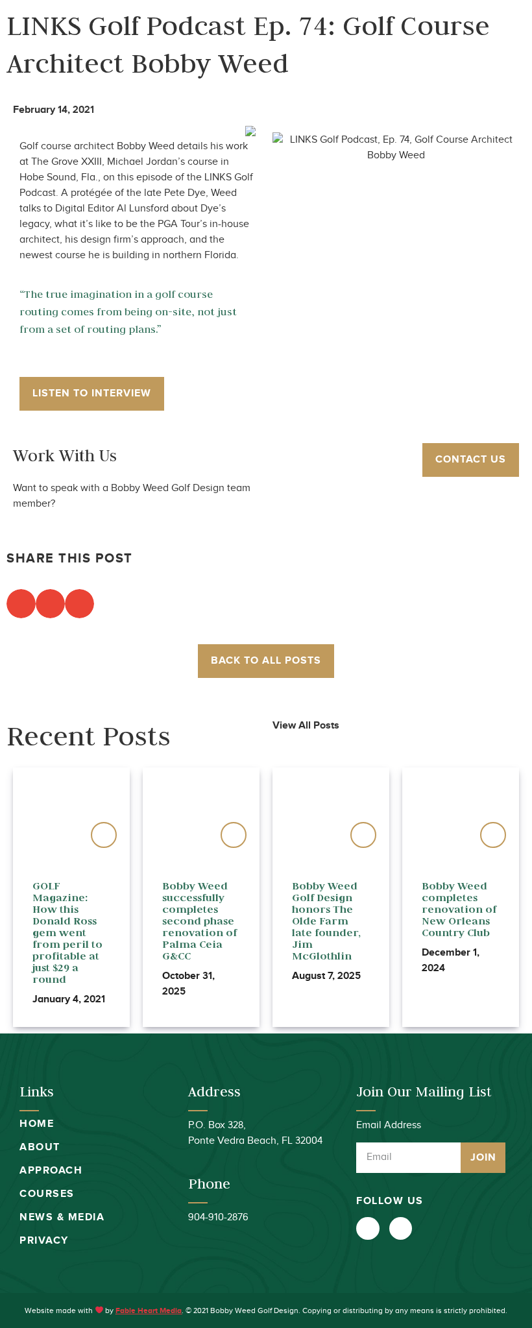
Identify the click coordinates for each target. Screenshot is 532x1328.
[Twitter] (367, 1228)
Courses (47, 1194)
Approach (50, 1171)
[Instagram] (400, 1228)
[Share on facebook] (21, 603)
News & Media (61, 1217)
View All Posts (305, 725)
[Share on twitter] (50, 603)
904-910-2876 (218, 1217)
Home (36, 1124)
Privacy (44, 1241)
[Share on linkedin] (79, 603)
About (39, 1147)
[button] (501, 43)
